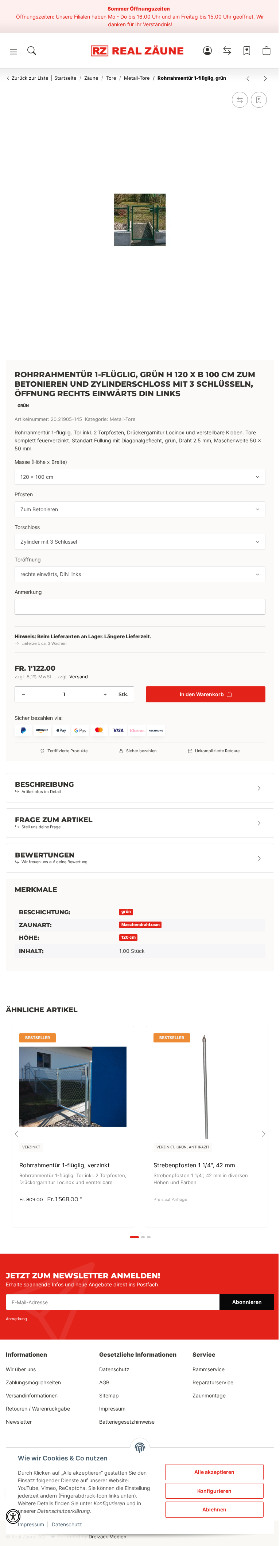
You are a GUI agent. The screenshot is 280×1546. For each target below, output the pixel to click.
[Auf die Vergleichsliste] (240, 100)
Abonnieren (247, 1302)
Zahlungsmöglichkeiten (33, 1382)
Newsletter (19, 1422)
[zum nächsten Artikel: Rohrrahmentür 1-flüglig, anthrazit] (265, 78)
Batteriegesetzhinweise (127, 1422)
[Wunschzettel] (246, 50)
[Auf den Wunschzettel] (259, 100)
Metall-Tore (123, 419)
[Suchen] (31, 50)
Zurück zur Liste (29, 78)
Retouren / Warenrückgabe (38, 1408)
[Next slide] (263, 1133)
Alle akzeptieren (214, 1472)
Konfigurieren (214, 1491)
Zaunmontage (209, 1395)
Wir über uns (21, 1369)
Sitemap (109, 1395)
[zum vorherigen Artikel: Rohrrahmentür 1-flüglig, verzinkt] (248, 78)
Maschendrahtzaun (140, 924)
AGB (104, 1382)
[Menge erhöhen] (105, 694)
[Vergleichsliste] (227, 50)
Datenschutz (67, 1524)
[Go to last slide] (16, 1133)
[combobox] (140, 477)
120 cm (128, 937)
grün (126, 911)
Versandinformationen (32, 1395)
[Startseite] (137, 51)
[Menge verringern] (23, 694)
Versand (78, 676)
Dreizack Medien (108, 1536)
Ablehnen (214, 1509)
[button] (13, 51)
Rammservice (208, 1369)
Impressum (31, 1524)
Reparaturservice (212, 1382)
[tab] (134, 1237)
